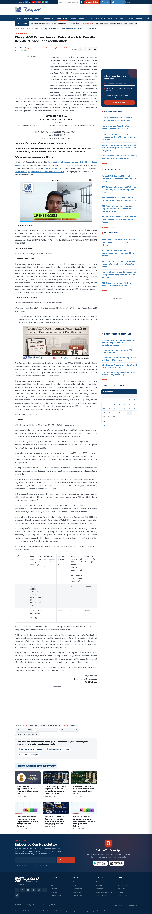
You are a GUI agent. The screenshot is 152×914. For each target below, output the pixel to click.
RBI (116, 18)
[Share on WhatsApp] (90, 49)
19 (114, 413)
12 (114, 408)
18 (109, 413)
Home (18, 18)
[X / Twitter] (30, 2)
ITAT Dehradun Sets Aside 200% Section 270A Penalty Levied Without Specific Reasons (119, 190)
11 (109, 408)
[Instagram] (39, 2)
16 (134, 408)
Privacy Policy (117, 905)
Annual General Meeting (51, 725)
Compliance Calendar (104, 892)
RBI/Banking (77, 889)
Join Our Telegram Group (59, 749)
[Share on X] (80, 49)
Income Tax (27, 18)
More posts (106, 164)
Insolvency (77, 892)
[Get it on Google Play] (100, 863)
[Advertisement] (31, 78)
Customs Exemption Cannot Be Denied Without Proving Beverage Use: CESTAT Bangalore (118, 148)
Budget (38, 18)
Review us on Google (30, 755)
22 (129, 413)
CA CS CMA (100, 18)
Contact (121, 892)
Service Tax (49, 18)
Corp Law (140, 18)
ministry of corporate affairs (28, 734)
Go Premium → (119, 102)
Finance (130, 18)
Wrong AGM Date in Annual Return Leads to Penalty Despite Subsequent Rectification (55, 39)
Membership (122, 895)
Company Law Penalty (70, 730)
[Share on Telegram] (95, 49)
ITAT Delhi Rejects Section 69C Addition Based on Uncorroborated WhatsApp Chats (119, 264)
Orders (66, 48)
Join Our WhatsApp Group (31, 749)
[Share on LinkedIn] (85, 49)
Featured (37, 29)
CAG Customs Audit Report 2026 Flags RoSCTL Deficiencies (77, 23)
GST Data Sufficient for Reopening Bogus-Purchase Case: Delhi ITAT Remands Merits (116, 209)
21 (124, 413)
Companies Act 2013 (25, 730)
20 (119, 413)
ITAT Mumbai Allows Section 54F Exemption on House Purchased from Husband (117, 253)
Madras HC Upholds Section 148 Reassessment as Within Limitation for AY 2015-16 (118, 137)
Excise (73, 18)
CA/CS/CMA (77, 895)
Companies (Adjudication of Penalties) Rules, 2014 (39, 171)
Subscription (93, 2)
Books (106, 2)
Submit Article (123, 885)
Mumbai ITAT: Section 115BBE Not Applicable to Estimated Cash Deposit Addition (118, 179)
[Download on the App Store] (116, 863)
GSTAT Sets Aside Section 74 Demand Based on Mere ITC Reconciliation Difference (118, 242)
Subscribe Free (66, 860)
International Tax (57, 895)
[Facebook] (26, 2)
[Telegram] (46, 2)
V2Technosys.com (56, 905)
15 (129, 408)
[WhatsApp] (43, 2)
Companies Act (71, 725)
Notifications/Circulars (54, 48)
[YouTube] (33, 2)
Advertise (121, 889)
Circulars (99, 885)
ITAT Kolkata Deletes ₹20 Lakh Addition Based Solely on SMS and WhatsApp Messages (118, 219)
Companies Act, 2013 (53, 168)
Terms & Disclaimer (130, 905)
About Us (121, 882)
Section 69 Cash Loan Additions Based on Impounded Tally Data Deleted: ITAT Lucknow (118, 275)
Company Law (62, 18)
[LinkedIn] (36, 2)
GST (91, 18)
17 (104, 413)
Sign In (131, 2)
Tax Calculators (101, 895)
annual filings (32, 725)
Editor (20, 48)
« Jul (103, 425)
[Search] (81, 2)
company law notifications (47, 730)
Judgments (100, 889)
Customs (82, 18)
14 (124, 408)
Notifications (100, 882)
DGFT (110, 18)
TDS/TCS (54, 892)
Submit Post (119, 2)
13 (119, 408)
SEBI (122, 18)
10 (104, 408)
